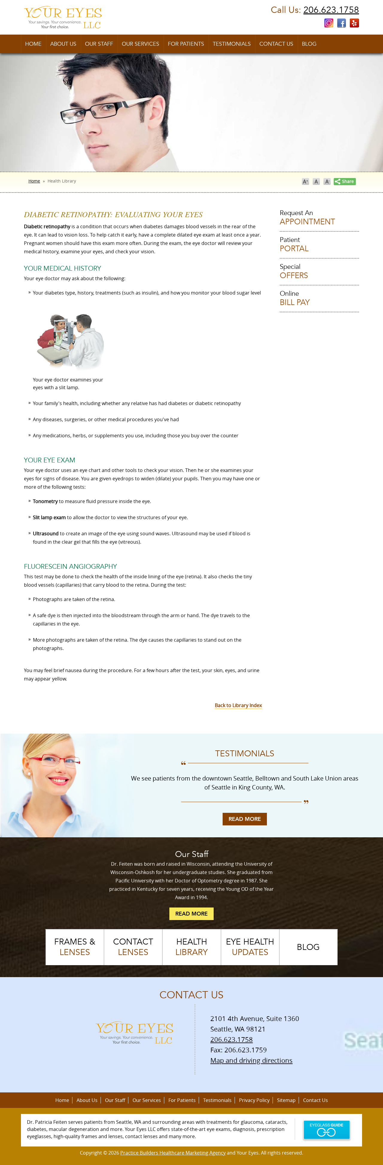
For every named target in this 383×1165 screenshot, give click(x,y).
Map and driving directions (251, 1060)
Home (33, 44)
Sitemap (286, 1100)
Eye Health (250, 947)
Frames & (74, 947)
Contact (133, 947)
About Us (63, 44)
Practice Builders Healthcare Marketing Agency (173, 1152)
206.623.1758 (331, 10)
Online (295, 298)
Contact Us (315, 1100)
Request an (307, 218)
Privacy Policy (254, 1100)
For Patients (186, 44)
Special (294, 271)
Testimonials (232, 44)
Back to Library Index (238, 705)
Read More (245, 819)
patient (294, 245)
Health (191, 947)
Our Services (140, 44)
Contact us (276, 44)
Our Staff (99, 44)
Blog (309, 44)
